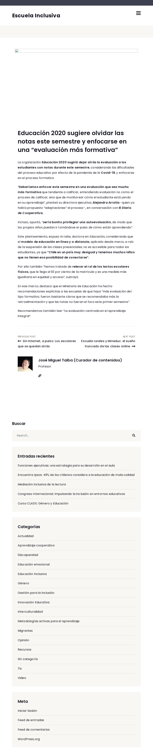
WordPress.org (29, 739)
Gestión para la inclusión (36, 593)
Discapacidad (28, 555)
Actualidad (26, 536)
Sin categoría (28, 659)
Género (23, 583)
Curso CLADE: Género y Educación (43, 503)
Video (22, 678)
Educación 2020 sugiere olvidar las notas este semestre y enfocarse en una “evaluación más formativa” (72, 141)
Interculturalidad (30, 611)
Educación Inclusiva (32, 574)
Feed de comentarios (34, 729)
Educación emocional (34, 564)
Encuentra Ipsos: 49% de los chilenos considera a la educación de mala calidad (76, 475)
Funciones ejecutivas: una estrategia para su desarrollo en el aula (66, 465)
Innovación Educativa (33, 602)
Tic (20, 668)
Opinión (23, 640)
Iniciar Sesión (27, 711)
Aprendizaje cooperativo (36, 545)
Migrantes (25, 631)
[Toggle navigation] (138, 13)
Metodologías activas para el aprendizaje (48, 621)
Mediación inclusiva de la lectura (42, 484)
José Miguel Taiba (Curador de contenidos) (80, 360)
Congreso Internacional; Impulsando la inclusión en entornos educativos (71, 494)
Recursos (24, 649)
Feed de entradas (31, 720)
